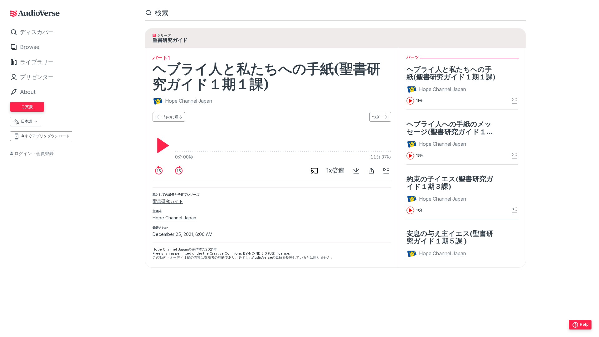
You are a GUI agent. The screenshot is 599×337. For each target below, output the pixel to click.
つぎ (376, 117)
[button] (437, 89)
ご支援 (27, 106)
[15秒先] (179, 170)
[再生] (161, 145)
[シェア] (371, 171)
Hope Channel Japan (174, 217)
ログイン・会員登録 (34, 153)
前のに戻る (172, 117)
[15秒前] (159, 170)
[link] (451, 85)
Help (584, 324)
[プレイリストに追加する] (386, 171)
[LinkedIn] (363, 330)
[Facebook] (308, 330)
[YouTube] (349, 330)
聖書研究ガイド (168, 201)
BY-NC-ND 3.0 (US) (259, 253)
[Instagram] (322, 330)
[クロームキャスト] (314, 171)
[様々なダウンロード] (356, 171)
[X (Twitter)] (335, 330)
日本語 (26, 121)
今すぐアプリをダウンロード (45, 136)
